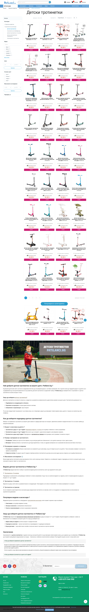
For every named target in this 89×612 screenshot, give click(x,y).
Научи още (73, 607)
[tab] (44, 541)
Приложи (13, 68)
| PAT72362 (63, 129)
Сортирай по (53, 17)
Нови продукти (23, 5)
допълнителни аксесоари (34, 500)
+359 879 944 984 (75, 5)
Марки (46, 5)
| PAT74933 (63, 69)
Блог (4, 591)
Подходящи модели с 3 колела (34, 429)
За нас (4, 580)
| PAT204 (32, 323)
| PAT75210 (79, 39)
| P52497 (47, 323)
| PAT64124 (79, 159)
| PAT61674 (63, 219)
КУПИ (31, 50)
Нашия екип (6, 582)
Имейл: (64, 589)
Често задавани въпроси (26, 600)
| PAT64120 (31, 189)
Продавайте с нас (7, 585)
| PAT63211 (63, 189)
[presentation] (85, 320)
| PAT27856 (62, 323)
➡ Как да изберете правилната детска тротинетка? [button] (17, 540)
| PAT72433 (63, 99)
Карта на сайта (6, 589)
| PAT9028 (78, 323)
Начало (4, 8)
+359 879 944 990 (66, 579)
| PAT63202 (47, 219)
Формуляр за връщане (26, 602)
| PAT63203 (31, 219)
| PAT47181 (79, 279)
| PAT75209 (31, 69)
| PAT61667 (31, 249)
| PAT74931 (31, 99)
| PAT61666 (47, 249)
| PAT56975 (31, 279)
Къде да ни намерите (8, 587)
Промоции (31, 5)
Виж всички (6, 57)
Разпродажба (39, 5)
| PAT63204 (79, 189)
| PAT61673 (79, 219)
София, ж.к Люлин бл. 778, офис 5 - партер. (68, 587)
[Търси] (50, 2)
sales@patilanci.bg (66, 589)
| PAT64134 (47, 159)
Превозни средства (12, 8)
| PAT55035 (63, 279)
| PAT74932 (79, 69)
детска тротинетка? (21, 397)
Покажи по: (69, 17)
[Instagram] (5, 566)
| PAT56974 (47, 279)
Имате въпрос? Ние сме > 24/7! (70, 577)
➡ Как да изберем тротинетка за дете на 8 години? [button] (17, 554)
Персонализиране (40, 609)
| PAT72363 (47, 129)
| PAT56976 (79, 249)
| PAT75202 (47, 69)
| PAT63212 (47, 189)
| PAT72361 (79, 129)
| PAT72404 (79, 99)
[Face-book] (9, 566)
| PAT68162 (31, 159)
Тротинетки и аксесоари (24, 8)
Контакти (52, 5)
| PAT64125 (63, 159)
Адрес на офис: (61, 583)
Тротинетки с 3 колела (12, 473)
